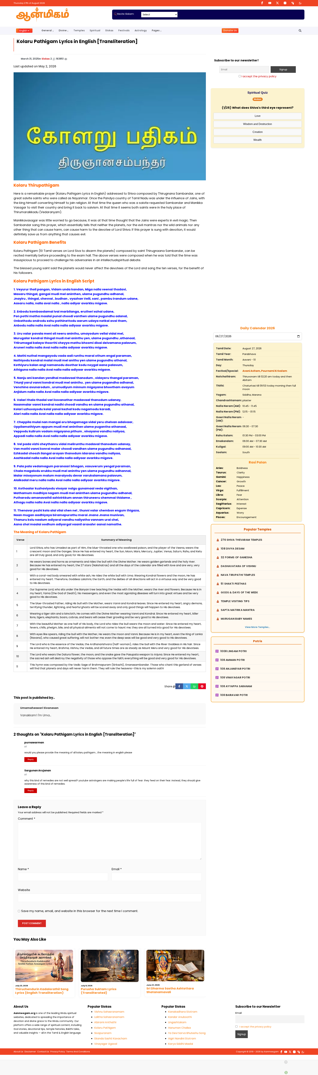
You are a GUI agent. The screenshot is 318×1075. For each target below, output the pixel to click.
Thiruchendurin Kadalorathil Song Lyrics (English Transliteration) (41, 991)
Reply (31, 759)
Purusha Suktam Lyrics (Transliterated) (98, 991)
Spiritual (95, 30)
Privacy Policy (57, 1051)
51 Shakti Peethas (233, 584)
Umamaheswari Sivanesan (39, 708)
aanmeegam (271, 1051)
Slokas (109, 30)
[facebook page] (262, 3)
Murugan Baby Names (236, 619)
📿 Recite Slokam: (124, 14)
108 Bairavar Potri (234, 695)
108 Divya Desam (232, 548)
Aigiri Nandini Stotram (182, 1038)
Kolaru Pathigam (105, 1028)
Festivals (124, 30)
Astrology (141, 30)
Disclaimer (30, 1051)
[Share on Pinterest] (202, 686)
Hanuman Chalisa (179, 1028)
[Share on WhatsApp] (194, 686)
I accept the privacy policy (258, 76)
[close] (285, 1062)
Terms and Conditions (78, 1051)
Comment (26, 819)
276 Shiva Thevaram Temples (241, 540)
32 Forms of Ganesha (236, 557)
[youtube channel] (269, 3)
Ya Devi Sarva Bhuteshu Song (187, 1033)
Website (24, 890)
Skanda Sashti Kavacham (110, 1038)
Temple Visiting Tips (235, 601)
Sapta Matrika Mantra (238, 610)
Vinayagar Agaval (105, 1044)
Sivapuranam (102, 1033)
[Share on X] (187, 686)
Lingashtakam (177, 1022)
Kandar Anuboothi (180, 1017)
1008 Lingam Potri (233, 651)
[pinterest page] (292, 3)
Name (23, 869)
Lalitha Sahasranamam (109, 1017)
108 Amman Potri (232, 660)
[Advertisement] (257, 213)
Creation (258, 132)
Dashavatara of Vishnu (238, 566)
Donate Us (230, 30)
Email (117, 869)
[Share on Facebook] (179, 686)
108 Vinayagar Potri (235, 677)
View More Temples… (257, 627)
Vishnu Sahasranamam (109, 1012)
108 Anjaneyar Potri (235, 669)
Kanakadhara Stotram (182, 1012)
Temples (79, 30)
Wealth (257, 139)
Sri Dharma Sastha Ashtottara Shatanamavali (170, 990)
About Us (18, 1051)
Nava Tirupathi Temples (238, 575)
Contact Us (43, 1051)
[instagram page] (285, 3)
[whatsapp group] (300, 3)
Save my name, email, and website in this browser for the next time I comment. (79, 911)
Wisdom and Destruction (257, 124)
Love (258, 115)
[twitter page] (277, 3)
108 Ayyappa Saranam (236, 686)
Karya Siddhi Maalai (180, 1044)
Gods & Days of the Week (239, 592)
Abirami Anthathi (105, 1022)
